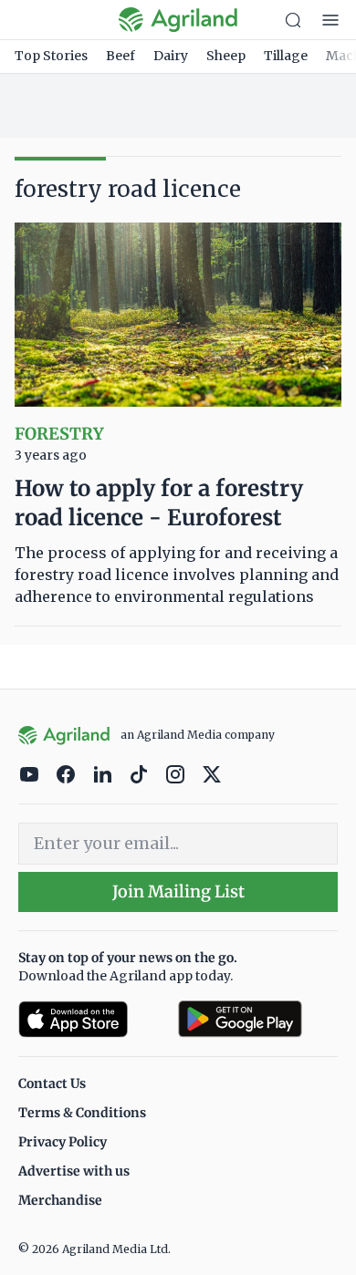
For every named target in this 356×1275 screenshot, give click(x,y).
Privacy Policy (62, 1142)
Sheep (226, 55)
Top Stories (51, 55)
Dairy (170, 55)
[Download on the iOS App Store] (90, 1019)
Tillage (286, 55)
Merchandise (60, 1200)
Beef (120, 55)
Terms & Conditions (82, 1112)
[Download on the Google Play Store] (258, 1019)
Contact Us (52, 1083)
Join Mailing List (178, 891)
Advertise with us (74, 1171)
